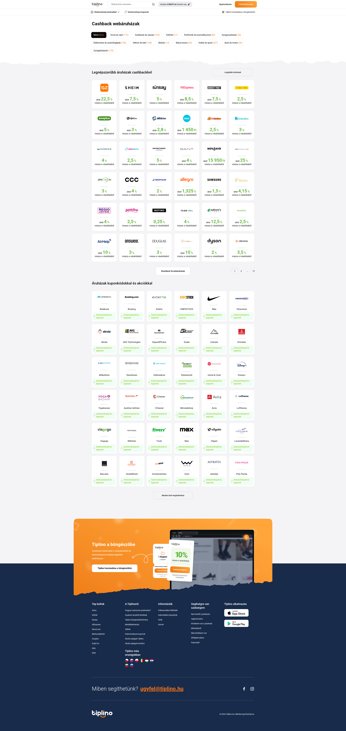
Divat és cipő (120, 35)
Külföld (172, 35)
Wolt (94, 653)
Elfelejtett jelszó (197, 638)
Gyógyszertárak (231, 35)
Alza (94, 648)
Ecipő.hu (95, 643)
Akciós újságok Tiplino (134, 639)
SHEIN (94, 615)
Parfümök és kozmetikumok (199, 35)
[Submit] (153, 4)
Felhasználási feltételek (168, 610)
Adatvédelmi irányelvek (167, 615)
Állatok (163, 42)
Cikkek (127, 629)
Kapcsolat (195, 642)
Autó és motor (233, 42)
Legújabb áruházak (232, 72)
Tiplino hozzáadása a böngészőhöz (115, 568)
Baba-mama (184, 42)
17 (254, 271)
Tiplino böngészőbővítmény (136, 620)
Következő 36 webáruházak (173, 271)
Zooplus (95, 639)
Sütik (160, 620)
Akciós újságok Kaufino (135, 643)
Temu (94, 610)
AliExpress (96, 624)
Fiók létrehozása (246, 4)
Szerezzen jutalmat (180, 569)
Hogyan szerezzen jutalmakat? (138, 610)
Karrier (161, 624)
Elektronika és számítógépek (110, 42)
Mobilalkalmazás (132, 624)
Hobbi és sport (208, 42)
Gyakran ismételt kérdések (136, 615)
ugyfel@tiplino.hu (161, 689)
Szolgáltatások (104, 50)
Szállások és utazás (147, 35)
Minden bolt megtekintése (173, 495)
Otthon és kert (142, 42)
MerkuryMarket (98, 634)
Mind (99, 35)
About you (96, 629)
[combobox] (132, 4)
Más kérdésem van (199, 633)
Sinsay (94, 620)
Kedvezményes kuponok (135, 634)
